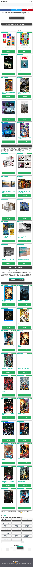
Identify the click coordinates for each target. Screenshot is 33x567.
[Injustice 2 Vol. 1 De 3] (24, 451)
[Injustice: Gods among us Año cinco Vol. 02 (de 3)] (8, 473)
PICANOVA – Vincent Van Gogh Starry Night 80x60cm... (24, 214)
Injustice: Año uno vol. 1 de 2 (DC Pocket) (7, 301)
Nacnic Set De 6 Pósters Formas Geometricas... (7, 47)
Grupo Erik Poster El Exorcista (7, 69)
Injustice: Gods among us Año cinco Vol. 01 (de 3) (8, 391)
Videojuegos (4, 515)
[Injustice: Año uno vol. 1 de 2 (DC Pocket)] (8, 293)
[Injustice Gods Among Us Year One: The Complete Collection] (24, 338)
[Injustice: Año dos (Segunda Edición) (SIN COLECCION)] (8, 360)
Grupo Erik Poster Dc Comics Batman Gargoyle (24, 93)
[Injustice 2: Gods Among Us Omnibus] (24, 383)
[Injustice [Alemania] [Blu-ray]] (24, 428)
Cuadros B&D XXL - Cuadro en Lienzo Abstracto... (8, 214)
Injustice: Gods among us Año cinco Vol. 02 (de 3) (8, 482)
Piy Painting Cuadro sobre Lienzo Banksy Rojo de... (23, 237)
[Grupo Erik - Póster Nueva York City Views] (24, 107)
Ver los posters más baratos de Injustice (16, 17)
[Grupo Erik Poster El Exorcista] (8, 62)
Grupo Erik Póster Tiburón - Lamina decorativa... (23, 70)
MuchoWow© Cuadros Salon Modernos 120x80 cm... (8, 260)
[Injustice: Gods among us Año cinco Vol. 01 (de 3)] (8, 383)
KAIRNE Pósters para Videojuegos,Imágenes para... (7, 115)
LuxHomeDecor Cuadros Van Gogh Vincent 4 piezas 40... (8, 237)
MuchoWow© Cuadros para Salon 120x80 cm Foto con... (23, 260)
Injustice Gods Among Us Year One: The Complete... (24, 346)
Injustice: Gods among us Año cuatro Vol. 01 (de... (24, 369)
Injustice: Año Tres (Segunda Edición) (8, 345)
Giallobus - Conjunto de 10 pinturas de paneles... (8, 169)
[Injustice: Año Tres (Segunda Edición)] (8, 338)
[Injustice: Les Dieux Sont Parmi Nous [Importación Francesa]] (8, 428)
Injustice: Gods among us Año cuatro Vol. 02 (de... (8, 414)
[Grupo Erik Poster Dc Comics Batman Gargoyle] (24, 85)
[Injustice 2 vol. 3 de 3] (24, 406)
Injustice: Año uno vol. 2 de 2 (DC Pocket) (23, 301)
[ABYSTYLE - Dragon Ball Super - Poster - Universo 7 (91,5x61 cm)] (24, 130)
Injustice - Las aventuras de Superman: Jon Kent (8, 459)
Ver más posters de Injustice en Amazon (16, 279)
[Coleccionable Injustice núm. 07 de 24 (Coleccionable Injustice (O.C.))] (8, 496)
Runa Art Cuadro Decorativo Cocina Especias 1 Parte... (24, 192)
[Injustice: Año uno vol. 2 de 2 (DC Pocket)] (24, 293)
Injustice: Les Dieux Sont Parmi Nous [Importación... (8, 436)
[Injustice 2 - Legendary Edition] (8, 315)
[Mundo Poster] (4, 1)
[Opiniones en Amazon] (3, 460)
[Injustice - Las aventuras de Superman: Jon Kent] (8, 451)
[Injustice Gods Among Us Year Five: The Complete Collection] (24, 496)
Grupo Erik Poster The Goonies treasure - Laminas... (8, 93)
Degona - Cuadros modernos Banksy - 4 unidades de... (24, 169)
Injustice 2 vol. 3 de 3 (21, 413)
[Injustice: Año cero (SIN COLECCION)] (24, 315)
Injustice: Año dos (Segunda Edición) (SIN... (8, 369)
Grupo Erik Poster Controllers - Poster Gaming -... (24, 47)
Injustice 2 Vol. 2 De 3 (21, 481)
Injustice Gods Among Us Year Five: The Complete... (24, 504)
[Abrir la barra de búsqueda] (27, 1)
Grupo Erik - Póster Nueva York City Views (23, 115)
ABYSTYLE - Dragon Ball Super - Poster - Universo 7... (24, 138)
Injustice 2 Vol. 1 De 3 (21, 458)
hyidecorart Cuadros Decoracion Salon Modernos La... (8, 192)
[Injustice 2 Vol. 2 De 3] (24, 473)
